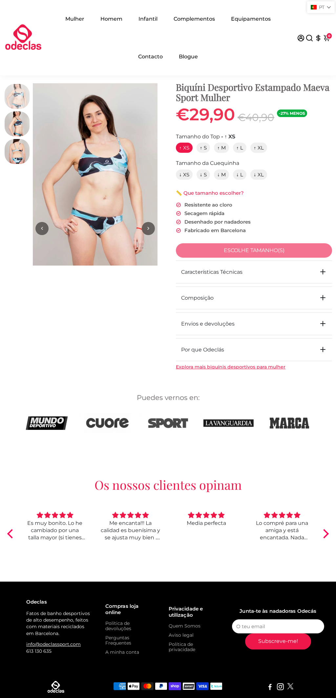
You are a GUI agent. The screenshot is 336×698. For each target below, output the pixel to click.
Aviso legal (181, 635)
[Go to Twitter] (290, 688)
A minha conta (122, 652)
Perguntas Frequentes (118, 640)
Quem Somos (184, 625)
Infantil (148, 19)
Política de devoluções (118, 626)
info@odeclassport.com (53, 644)
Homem (111, 19)
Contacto (150, 56)
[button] (11, 533)
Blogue (188, 56)
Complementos (194, 19)
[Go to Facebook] (270, 688)
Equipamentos (251, 19)
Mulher (74, 19)
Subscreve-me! (278, 641)
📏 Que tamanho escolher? (210, 193)
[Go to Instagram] (280, 688)
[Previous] (42, 228)
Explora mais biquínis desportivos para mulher (230, 367)
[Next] (148, 228)
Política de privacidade (182, 647)
